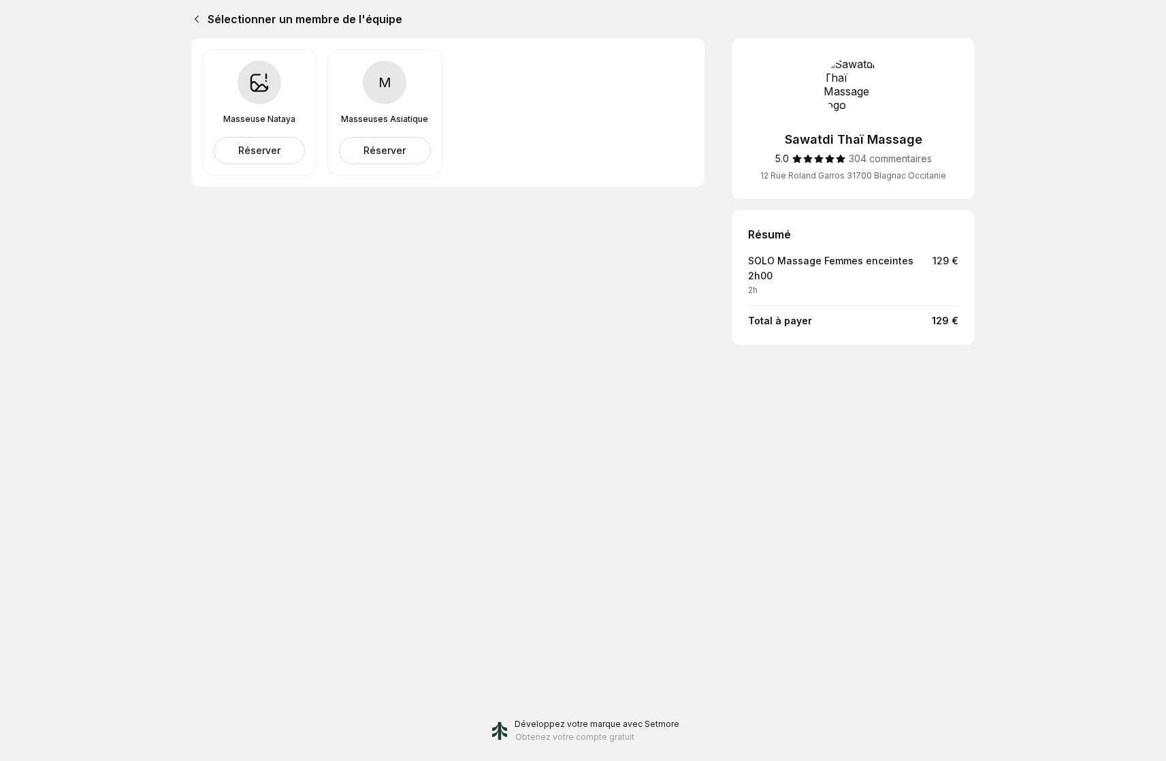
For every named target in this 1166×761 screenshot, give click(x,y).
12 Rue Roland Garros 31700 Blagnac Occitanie (853, 175)
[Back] (194, 19)
